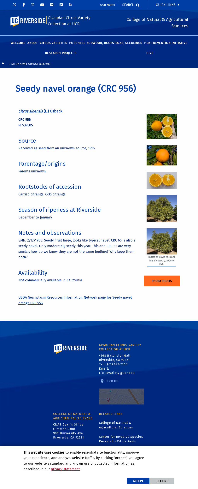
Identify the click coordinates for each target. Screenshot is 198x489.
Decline (162, 481)
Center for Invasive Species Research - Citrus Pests (121, 439)
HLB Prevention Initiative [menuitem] (165, 43)
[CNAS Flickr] (51, 5)
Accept (138, 481)
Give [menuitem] (149, 53)
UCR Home (107, 5)
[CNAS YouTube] (42, 5)
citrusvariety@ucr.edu (117, 373)
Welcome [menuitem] (18, 43)
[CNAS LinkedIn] (61, 5)
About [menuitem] (32, 43)
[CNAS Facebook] (24, 5)
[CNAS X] (15, 5)
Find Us (111, 381)
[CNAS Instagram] (32, 5)
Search (128, 5)
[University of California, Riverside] (70, 354)
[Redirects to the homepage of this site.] (3, 64)
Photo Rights (162, 281)
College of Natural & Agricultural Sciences (116, 425)
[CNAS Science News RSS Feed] (70, 5)
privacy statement (65, 469)
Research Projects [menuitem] (61, 53)
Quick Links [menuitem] (166, 5)
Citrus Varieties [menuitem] (53, 43)
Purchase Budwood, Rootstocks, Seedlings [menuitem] (105, 43)
